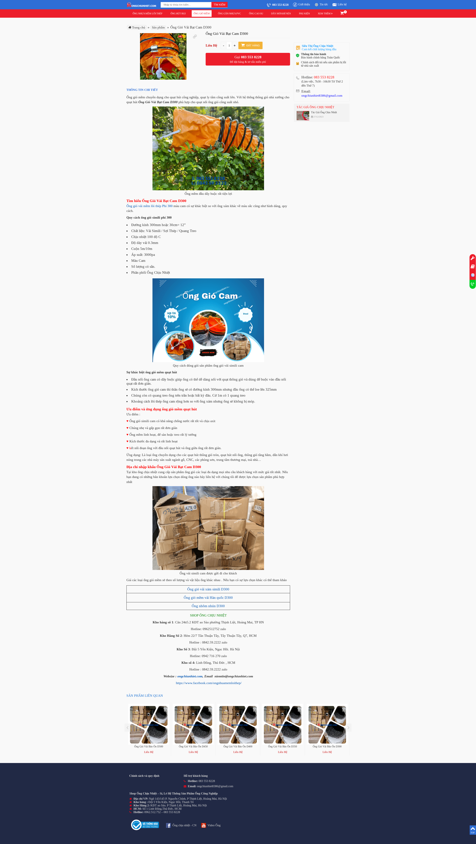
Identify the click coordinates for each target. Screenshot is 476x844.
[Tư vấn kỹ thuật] (472, 267)
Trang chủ (138, 27)
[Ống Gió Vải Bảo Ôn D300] (327, 724)
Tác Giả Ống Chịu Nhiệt (315, 107)
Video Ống (214, 825)
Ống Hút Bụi (178, 13)
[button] (195, 36)
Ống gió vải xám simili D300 (208, 589)
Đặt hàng (253, 45)
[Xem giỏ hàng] (342, 12)
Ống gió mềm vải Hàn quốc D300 (208, 598)
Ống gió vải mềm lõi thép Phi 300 (149, 206)
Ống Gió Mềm (202, 13)
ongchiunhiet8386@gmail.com (321, 95)
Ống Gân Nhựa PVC (229, 13)
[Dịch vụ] (472, 258)
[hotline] (472, 284)
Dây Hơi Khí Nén (281, 13)
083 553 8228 (251, 57)
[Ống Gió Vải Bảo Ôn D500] (148, 724)
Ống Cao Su (256, 13)
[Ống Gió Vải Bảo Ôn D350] (282, 724)
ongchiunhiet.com (189, 676)
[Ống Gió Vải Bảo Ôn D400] (238, 724)
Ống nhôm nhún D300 (208, 606)
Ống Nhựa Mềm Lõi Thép (147, 13)
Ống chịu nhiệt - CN (184, 825)
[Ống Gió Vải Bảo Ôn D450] (193, 724)
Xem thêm (324, 13)
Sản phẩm (158, 27)
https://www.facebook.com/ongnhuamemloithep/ (209, 683)
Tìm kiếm (219, 4)
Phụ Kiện (304, 13)
